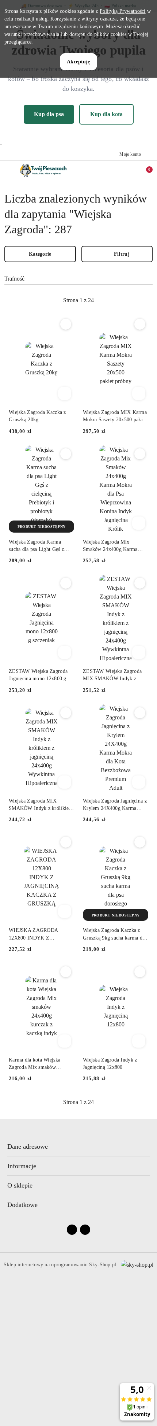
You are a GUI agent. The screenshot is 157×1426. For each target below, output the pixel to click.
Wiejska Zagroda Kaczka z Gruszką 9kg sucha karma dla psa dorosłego (114, 934)
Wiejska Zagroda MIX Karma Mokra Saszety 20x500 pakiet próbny (115, 416)
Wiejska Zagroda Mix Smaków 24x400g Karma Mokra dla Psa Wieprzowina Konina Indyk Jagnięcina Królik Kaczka (113, 546)
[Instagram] (85, 1230)
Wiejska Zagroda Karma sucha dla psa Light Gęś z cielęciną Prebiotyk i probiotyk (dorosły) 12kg (36, 546)
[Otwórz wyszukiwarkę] (114, 171)
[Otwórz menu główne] (8, 171)
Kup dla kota (106, 114)
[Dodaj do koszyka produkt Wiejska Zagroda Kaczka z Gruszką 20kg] (64, 393)
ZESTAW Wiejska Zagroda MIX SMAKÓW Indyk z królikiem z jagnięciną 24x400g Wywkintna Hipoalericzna (112, 675)
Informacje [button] (21, 1166)
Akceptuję (78, 61)
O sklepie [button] (19, 1185)
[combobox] (78, 279)
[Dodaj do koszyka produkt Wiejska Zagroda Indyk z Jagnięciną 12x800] (138, 1041)
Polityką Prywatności (123, 11)
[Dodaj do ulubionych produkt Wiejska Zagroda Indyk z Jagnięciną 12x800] (139, 971)
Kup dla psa (49, 114)
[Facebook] (72, 1230)
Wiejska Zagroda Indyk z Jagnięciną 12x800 (110, 1063)
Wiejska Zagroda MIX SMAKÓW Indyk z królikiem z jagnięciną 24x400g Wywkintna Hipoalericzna (41, 805)
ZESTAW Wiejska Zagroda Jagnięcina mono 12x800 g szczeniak (38, 675)
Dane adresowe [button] (27, 1146)
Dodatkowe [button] (22, 1204)
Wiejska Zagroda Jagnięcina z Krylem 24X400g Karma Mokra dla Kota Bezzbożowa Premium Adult (115, 805)
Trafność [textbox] (14, 278)
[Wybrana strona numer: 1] (78, 300)
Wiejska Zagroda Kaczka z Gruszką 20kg (37, 416)
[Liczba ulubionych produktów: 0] (129, 171)
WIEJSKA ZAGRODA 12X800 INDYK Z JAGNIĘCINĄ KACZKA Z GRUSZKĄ (38, 934)
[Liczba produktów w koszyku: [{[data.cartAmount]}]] (144, 171)
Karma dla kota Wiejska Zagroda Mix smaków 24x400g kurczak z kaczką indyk (37, 1064)
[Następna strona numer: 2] (118, 300)
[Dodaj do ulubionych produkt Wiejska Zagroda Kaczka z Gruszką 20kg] (65, 324)
